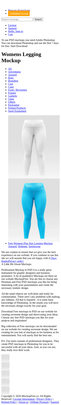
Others (11, 101)
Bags (11, 77)
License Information (24, 399)
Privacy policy (16, 261)
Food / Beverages (17, 89)
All (10, 68)
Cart (10, 34)
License (12, 25)
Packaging (13, 105)
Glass (11, 98)
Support (12, 28)
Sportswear (34, 246)
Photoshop (28, 43)
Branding (13, 80)
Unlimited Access (18, 13)
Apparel (12, 74)
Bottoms (22, 246)
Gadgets (12, 95)
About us (23, 402)
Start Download (19, 46)
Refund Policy (9, 402)
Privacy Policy (44, 399)
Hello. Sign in (15, 31)
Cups (11, 86)
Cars (10, 83)
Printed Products (17, 108)
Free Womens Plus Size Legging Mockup (30, 243)
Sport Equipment (17, 111)
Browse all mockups (19, 10)
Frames (12, 92)
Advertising (14, 71)
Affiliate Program (39, 402)
